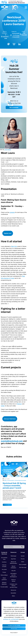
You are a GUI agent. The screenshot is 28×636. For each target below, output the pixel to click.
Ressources (13, 552)
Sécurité (13, 570)
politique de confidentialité (11, 619)
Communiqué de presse (20, 480)
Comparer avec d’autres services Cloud (13, 585)
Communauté (15, 33)
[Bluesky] (14, 44)
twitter (3, 406)
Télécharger (13, 556)
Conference (16, 35)
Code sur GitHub (13, 580)
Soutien (23, 556)
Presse (4, 572)
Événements (16, 37)
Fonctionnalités (4, 586)
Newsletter (13, 593)
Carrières (4, 562)
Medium (19, 404)
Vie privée (4, 569)
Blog (5, 480)
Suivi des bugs (22, 567)
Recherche (13, 590)
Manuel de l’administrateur (13, 562)
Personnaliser (13, 632)
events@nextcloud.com (12, 441)
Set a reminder (14, 107)
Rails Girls (14, 246)
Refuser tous (14, 628)
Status (13, 595)
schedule (12, 212)
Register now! (7, 233)
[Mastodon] (8, 44)
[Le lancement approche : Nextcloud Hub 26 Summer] (4, 2)
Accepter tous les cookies (14, 625)
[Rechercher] (22, 546)
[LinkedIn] (19, 44)
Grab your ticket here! (10, 418)
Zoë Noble (7, 149)
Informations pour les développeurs (13, 575)
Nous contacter (22, 564)
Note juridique (4, 575)
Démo (22, 561)
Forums (22, 558)
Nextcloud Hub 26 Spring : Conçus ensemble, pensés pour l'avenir (14, 485)
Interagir (23, 552)
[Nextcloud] (10, 7)
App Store (13, 558)
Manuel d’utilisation (13, 566)
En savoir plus (6, 504)
